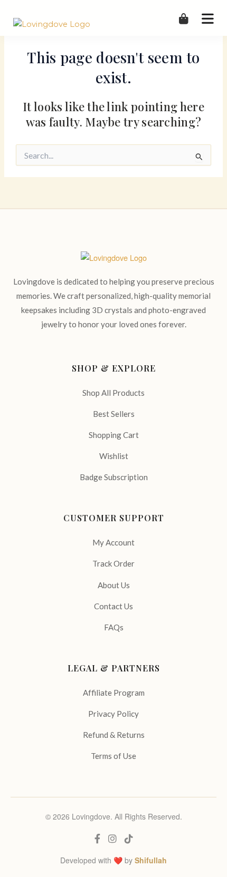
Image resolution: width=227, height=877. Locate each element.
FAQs (114, 627)
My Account (113, 542)
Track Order (113, 563)
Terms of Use (113, 756)
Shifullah (151, 860)
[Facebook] (97, 838)
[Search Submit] (199, 156)
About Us (114, 585)
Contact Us (113, 606)
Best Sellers (114, 413)
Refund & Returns (114, 734)
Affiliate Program (114, 692)
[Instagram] (112, 838)
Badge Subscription (114, 477)
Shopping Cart (114, 435)
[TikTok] (129, 838)
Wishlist (113, 456)
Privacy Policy (113, 713)
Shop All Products (113, 392)
